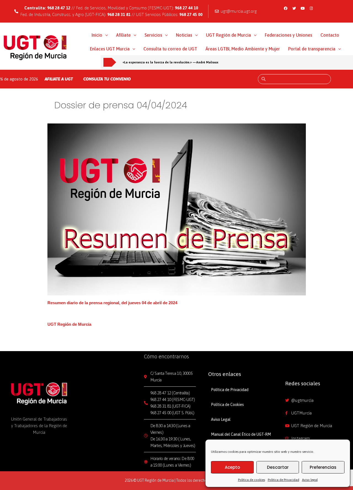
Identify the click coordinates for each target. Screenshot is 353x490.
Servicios (153, 35)
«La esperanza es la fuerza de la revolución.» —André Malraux (170, 62)
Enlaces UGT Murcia (110, 48)
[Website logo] (35, 47)
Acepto (232, 467)
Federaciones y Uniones (288, 35)
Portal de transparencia (311, 48)
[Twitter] (294, 8)
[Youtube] (302, 8)
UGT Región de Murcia (228, 35)
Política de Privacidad (283, 480)
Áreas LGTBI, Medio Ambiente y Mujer (242, 48)
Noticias (184, 35)
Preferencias (323, 467)
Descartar (278, 467)
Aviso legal (310, 480)
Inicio (97, 35)
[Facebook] (285, 8)
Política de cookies (251, 480)
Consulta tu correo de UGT (170, 48)
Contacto (329, 35)
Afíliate (123, 35)
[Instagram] (311, 8)
